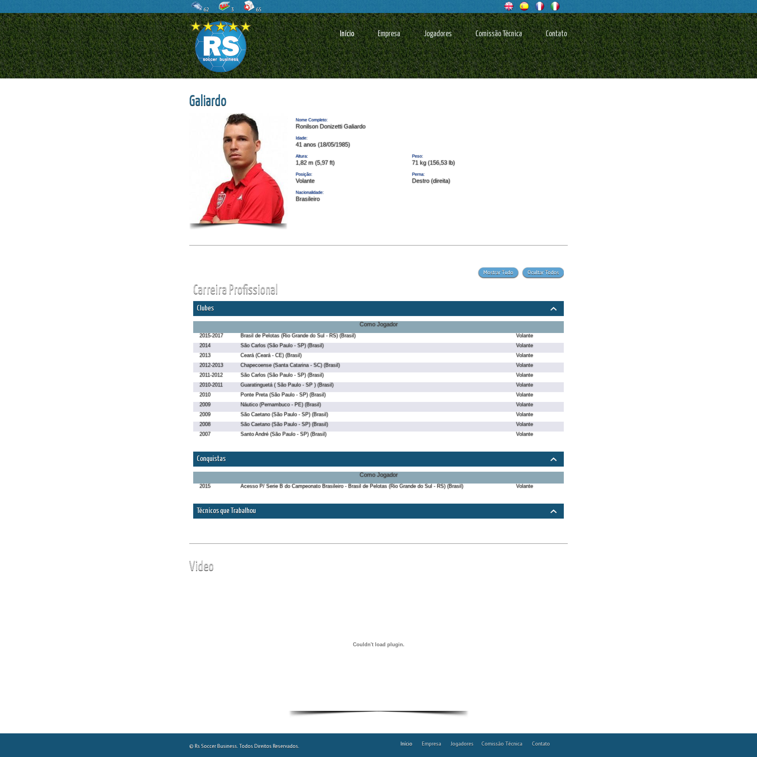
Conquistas (211, 459)
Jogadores (438, 34)
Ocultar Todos (543, 272)
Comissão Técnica (498, 34)
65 (259, 9)
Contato (556, 34)
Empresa (389, 34)
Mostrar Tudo (498, 272)
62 (206, 9)
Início (347, 34)
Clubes (205, 308)
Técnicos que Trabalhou (226, 511)
